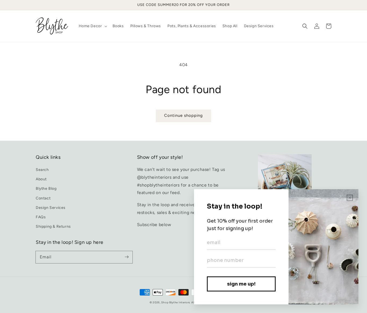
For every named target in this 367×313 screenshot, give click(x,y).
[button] (305, 26)
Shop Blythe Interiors (175, 302)
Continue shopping (183, 115)
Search (42, 169)
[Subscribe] (126, 257)
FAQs (41, 217)
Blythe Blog (46, 188)
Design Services (51, 207)
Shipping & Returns (53, 226)
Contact (43, 198)
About (41, 179)
